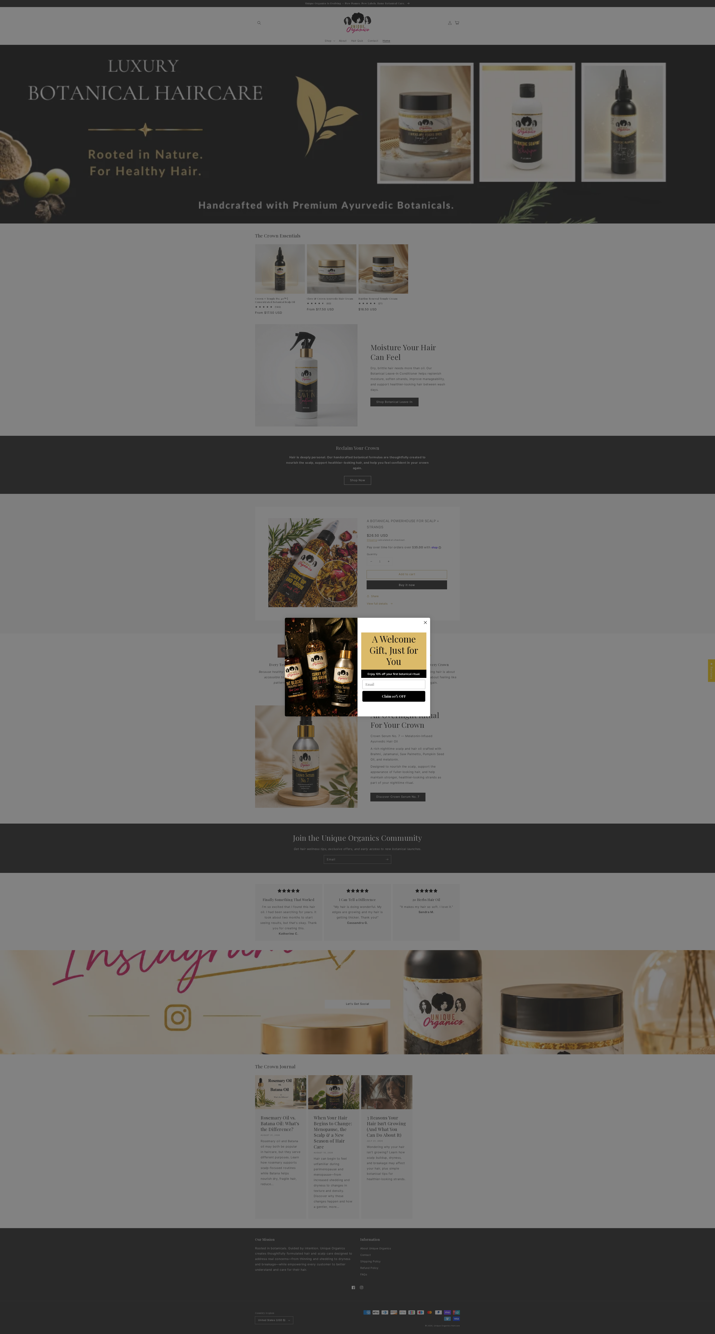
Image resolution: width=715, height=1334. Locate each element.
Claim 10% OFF (394, 696)
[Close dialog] (425, 622)
